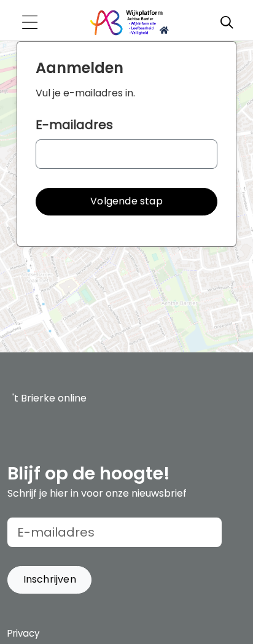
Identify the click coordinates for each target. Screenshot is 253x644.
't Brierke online (49, 398)
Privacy (23, 633)
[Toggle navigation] (29, 23)
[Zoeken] (226, 22)
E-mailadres (74, 124)
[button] (126, 201)
